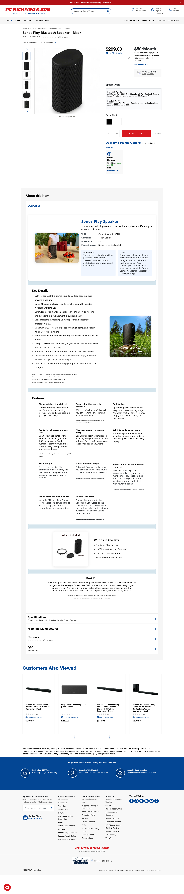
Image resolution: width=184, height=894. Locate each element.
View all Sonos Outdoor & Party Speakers (39, 42)
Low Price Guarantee (115, 53)
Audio (32, 28)
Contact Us (62, 803)
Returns (61, 813)
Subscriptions (87, 838)
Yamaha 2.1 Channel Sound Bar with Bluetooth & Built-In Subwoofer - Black (38, 707)
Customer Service (132, 20)
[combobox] (91, 11)
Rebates (85, 818)
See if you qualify (148, 74)
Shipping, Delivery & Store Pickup (90, 806)
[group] (27, 56)
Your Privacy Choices (154, 870)
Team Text (62, 806)
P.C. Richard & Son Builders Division (113, 826)
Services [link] (27, 20)
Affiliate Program (112, 831)
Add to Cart (136, 133)
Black (111, 115)
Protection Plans (88, 815)
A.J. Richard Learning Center (90, 829)
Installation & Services (90, 811)
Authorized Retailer (113, 822)
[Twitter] (141, 801)
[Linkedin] (146, 801)
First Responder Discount (112, 813)
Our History (110, 805)
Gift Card (61, 829)
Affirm (60, 822)
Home (25, 28)
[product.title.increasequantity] (117, 133)
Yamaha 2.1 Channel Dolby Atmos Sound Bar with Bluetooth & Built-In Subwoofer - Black (108, 708)
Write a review (63, 37)
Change (109, 147)
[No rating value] (48, 37)
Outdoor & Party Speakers (59, 28)
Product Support (88, 822)
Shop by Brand (88, 835)
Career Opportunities (114, 809)
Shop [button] (7, 20)
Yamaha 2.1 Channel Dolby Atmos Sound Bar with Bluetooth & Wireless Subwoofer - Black (144, 708)
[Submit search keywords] (108, 11)
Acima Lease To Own (66, 826)
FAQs (84, 825)
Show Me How (140, 64)
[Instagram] (136, 801)
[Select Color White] (118, 121)
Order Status (174, 20)
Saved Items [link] (160, 14)
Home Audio (42, 28)
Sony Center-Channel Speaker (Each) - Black (73, 706)
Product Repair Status (67, 836)
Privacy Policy (140, 870)
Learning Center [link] (42, 20)
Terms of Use (125, 870)
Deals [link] (17, 20)
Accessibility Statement (67, 832)
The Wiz (109, 838)
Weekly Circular (148, 20)
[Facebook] (131, 801)
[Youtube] (151, 801)
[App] (156, 801)
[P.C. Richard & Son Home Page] (92, 848)
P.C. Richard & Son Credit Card (65, 817)
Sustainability (111, 835)
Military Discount (112, 818)
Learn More (111, 171)
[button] (27, 110)
